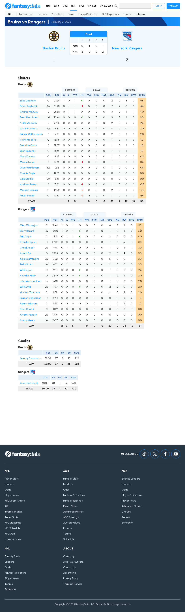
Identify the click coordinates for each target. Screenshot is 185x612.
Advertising (69, 572)
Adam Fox (25, 253)
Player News (12, 495)
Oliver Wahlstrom (30, 167)
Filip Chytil (25, 236)
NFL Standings (13, 522)
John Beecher (27, 150)
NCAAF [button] (92, 6)
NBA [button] (65, 6)
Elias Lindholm (28, 100)
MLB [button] (56, 6)
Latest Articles (13, 539)
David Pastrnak (28, 106)
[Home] (23, 6)
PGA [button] (82, 6)
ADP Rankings (71, 517)
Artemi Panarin (28, 314)
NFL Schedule (12, 528)
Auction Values (71, 522)
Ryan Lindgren (28, 242)
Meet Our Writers (73, 561)
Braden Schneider (30, 298)
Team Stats (11, 517)
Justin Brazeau (28, 128)
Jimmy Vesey (27, 320)
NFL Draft (10, 533)
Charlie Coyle (27, 173)
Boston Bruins (54, 48)
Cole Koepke (27, 178)
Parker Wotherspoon (31, 134)
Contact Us (69, 567)
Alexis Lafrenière (29, 258)
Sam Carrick (27, 309)
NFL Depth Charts (15, 500)
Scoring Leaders (131, 478)
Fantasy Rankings (73, 500)
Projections (57, 14)
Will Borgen (26, 270)
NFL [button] (48, 6)
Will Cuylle (25, 286)
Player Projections (132, 495)
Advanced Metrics (73, 511)
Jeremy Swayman (30, 358)
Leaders (42, 14)
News (71, 14)
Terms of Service (73, 584)
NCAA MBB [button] (106, 6)
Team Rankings (13, 511)
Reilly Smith (26, 264)
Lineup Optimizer (88, 14)
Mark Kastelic (27, 156)
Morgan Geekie (29, 190)
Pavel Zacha (27, 195)
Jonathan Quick (29, 383)
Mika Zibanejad (29, 225)
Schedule (140, 14)
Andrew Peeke (28, 184)
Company (68, 556)
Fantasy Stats (26, 14)
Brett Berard (27, 230)
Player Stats (11, 478)
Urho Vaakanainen (30, 281)
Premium (173, 6)
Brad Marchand (29, 117)
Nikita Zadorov (28, 123)
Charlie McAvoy (29, 111)
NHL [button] (73, 6)
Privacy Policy (70, 578)
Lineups (67, 528)
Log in (159, 6)
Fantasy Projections (74, 495)
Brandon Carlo (28, 145)
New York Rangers (127, 48)
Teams (127, 14)
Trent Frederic (28, 139)
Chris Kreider (27, 247)
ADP (7, 506)
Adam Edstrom (29, 303)
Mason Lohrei (27, 162)
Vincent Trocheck (30, 292)
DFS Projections (110, 14)
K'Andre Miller (28, 275)
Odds (8, 489)
